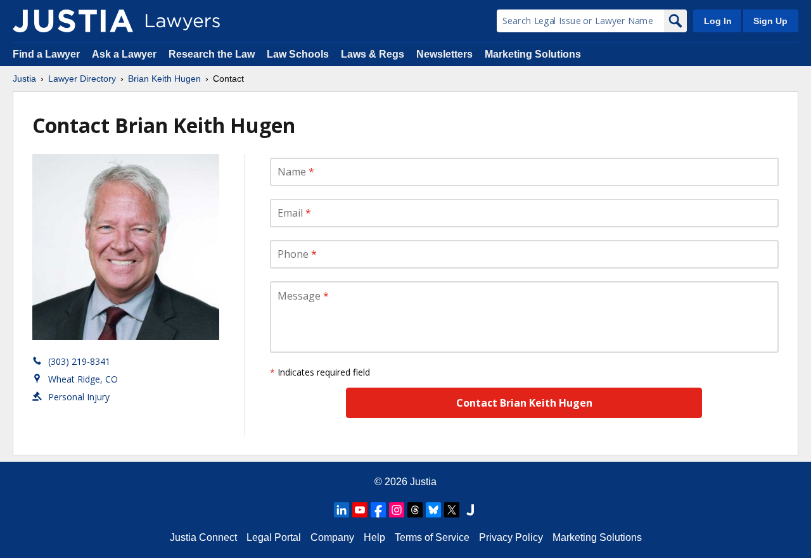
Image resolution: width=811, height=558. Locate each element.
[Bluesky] (433, 509)
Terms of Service (432, 537)
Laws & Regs (372, 54)
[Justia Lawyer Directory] (73, 21)
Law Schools (298, 54)
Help (374, 537)
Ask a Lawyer (125, 54)
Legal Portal (273, 537)
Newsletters (444, 54)
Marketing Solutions (533, 54)
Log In (718, 21)
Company (332, 537)
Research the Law (212, 54)
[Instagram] (396, 509)
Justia (24, 78)
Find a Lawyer (46, 54)
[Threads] (415, 509)
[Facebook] (378, 509)
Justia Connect (203, 537)
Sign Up (770, 21)
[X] (451, 509)
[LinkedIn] (341, 509)
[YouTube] (359, 509)
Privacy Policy (511, 537)
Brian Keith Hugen (164, 78)
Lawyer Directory (82, 78)
